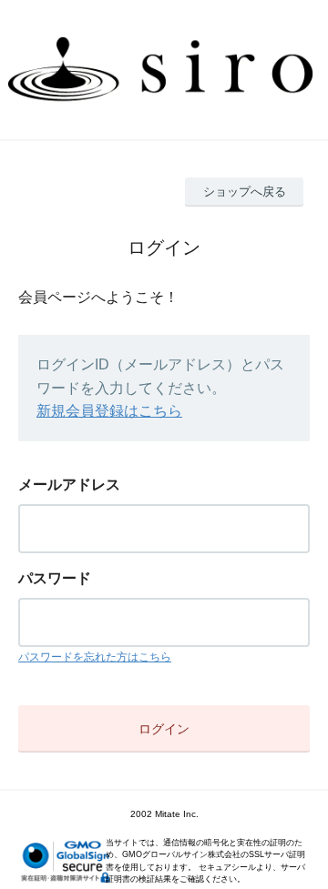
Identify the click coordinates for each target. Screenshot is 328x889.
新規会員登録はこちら (109, 411)
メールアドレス (69, 484)
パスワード (54, 578)
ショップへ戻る (244, 191)
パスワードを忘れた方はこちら (94, 657)
